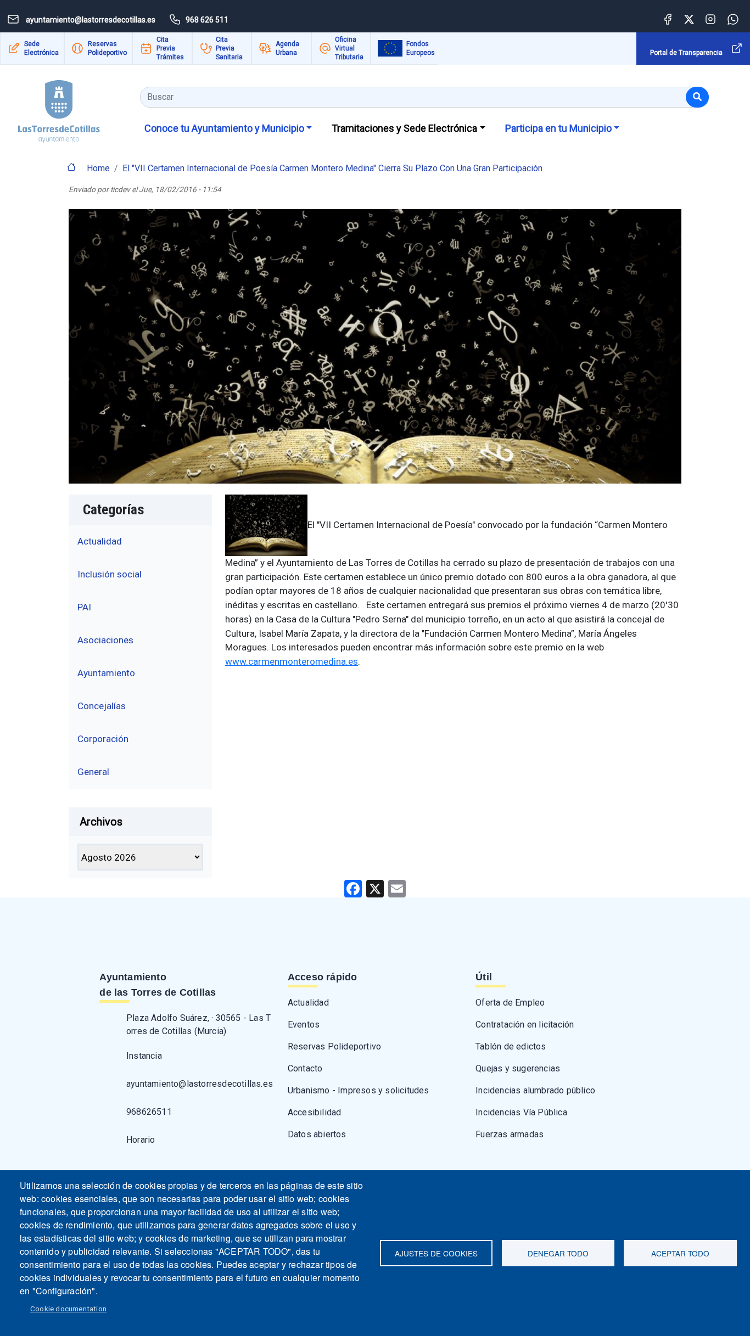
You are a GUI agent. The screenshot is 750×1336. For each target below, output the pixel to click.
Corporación (102, 738)
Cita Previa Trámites (170, 48)
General (93, 771)
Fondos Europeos (420, 48)
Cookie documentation (68, 1308)
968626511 (149, 1112)
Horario (140, 1140)
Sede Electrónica (41, 48)
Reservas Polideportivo (107, 48)
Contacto (305, 1068)
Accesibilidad (315, 1112)
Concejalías (101, 705)
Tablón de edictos (510, 1046)
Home (98, 168)
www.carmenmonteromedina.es (291, 661)
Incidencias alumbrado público (535, 1090)
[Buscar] (697, 97)
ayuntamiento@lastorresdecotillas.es (199, 1084)
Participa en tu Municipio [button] (558, 128)
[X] (375, 887)
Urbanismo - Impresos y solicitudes (358, 1090)
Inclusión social (109, 574)
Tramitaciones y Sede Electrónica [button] (404, 128)
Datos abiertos (317, 1134)
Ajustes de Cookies (436, 1253)
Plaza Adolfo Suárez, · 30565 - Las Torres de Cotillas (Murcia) (198, 1024)
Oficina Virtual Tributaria (349, 48)
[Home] (59, 107)
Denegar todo (558, 1253)
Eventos (304, 1024)
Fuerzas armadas (509, 1134)
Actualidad (99, 541)
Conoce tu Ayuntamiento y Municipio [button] (224, 128)
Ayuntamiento (106, 672)
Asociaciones (105, 640)
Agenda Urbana (287, 48)
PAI (84, 607)
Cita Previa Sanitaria (229, 48)
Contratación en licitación (524, 1024)
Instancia (144, 1056)
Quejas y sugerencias (517, 1068)
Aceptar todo (680, 1253)
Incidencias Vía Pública (521, 1112)
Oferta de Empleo (510, 1002)
